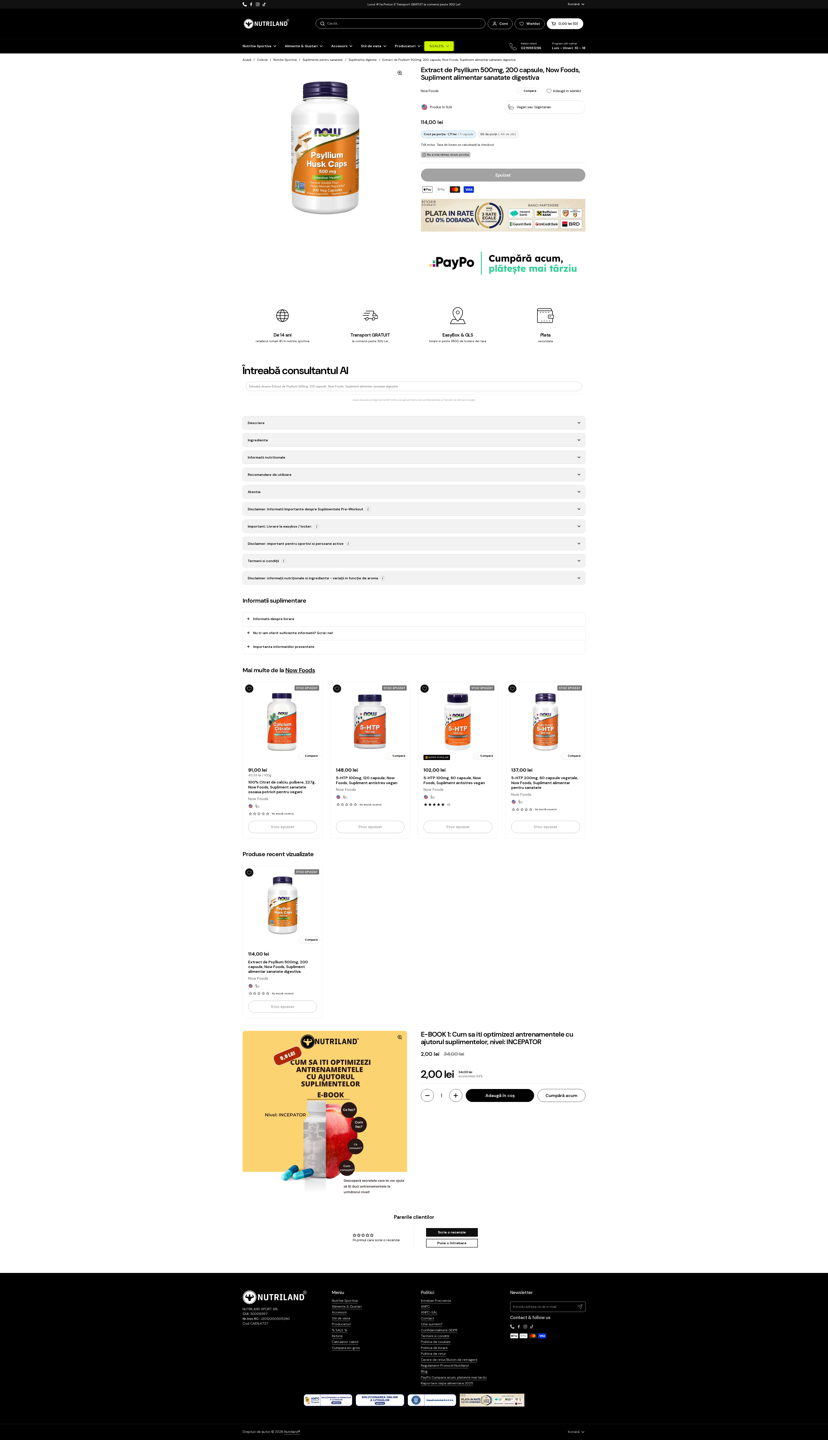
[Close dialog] (505, 657)
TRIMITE (463, 750)
